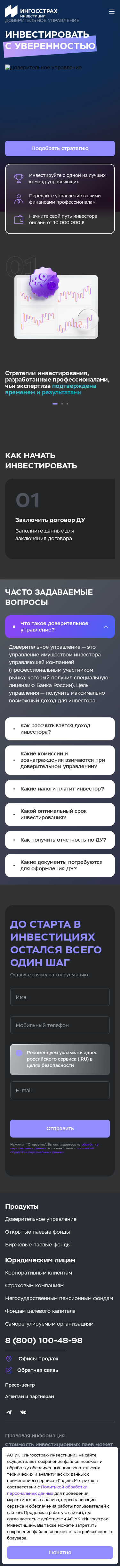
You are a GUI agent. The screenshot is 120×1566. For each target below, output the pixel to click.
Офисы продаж (38, 1358)
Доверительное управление (40, 1219)
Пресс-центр (20, 1385)
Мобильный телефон (42, 1025)
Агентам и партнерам (29, 1396)
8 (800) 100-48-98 (44, 1340)
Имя (21, 997)
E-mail (24, 1090)
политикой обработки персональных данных (52, 1150)
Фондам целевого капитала (40, 1311)
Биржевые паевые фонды (38, 1244)
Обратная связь (37, 1370)
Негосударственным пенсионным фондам (59, 1298)
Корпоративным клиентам (38, 1272)
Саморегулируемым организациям (49, 1323)
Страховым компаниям (34, 1285)
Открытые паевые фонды (37, 1232)
